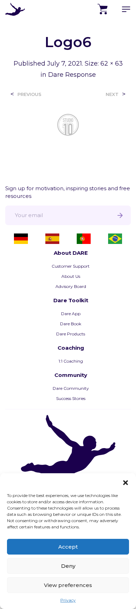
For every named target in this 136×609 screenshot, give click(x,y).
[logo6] (68, 124)
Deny (68, 566)
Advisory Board (70, 286)
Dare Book (70, 323)
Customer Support (71, 266)
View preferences (68, 585)
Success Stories (70, 398)
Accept (68, 546)
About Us (70, 276)
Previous (29, 94)
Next (112, 94)
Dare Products (70, 333)
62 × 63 (111, 63)
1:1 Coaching (71, 361)
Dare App (71, 313)
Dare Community (71, 388)
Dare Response (72, 75)
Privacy (68, 600)
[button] (125, 481)
